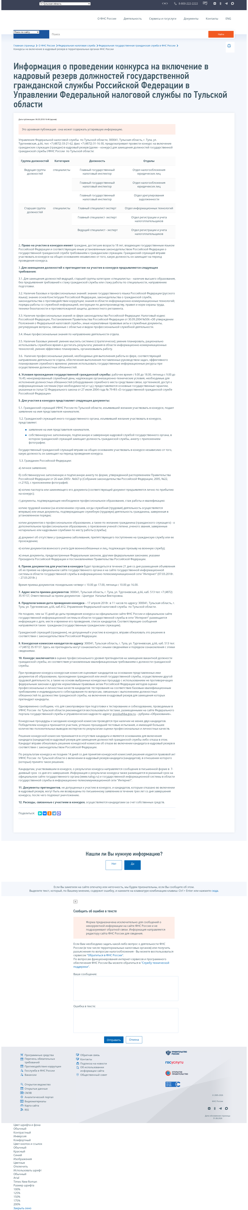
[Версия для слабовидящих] (165, 3)
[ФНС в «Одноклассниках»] (220, 3)
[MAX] (59, 813)
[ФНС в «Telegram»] (226, 3)
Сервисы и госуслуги (162, 18)
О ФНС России (107, 18)
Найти (221, 34)
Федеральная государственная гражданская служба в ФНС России (137, 45)
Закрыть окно (22, 1208)
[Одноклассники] (49, 813)
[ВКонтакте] (45, 813)
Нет (114, 864)
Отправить (114, 1040)
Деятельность (133, 18)
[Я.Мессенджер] (40, 813)
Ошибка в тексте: (84, 1006)
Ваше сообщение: (85, 974)
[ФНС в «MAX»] (232, 3)
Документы (191, 18)
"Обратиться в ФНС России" (105, 955)
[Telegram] (54, 813)
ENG (228, 18)
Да (132, 864)
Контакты (212, 18)
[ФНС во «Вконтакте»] (214, 3)
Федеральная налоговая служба (76, 45)
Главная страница (24, 45)
